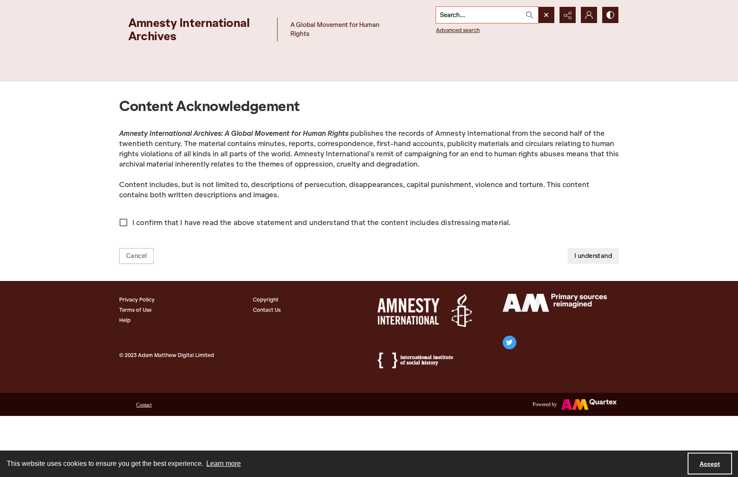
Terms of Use (135, 310)
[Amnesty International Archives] (196, 29)
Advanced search (458, 30)
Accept (710, 463)
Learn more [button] (223, 463)
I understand (593, 256)
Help (125, 320)
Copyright (265, 299)
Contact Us (267, 310)
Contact (144, 405)
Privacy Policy (137, 299)
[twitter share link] (509, 342)
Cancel (136, 256)
